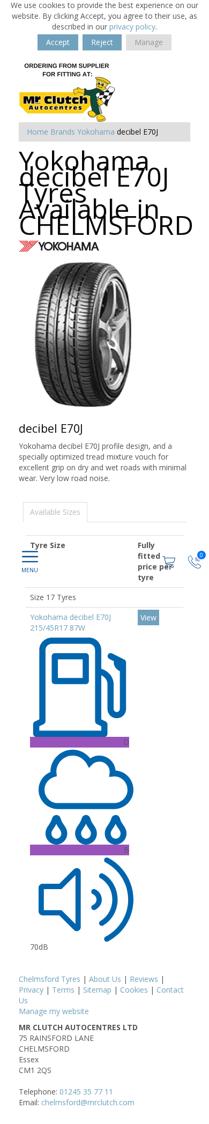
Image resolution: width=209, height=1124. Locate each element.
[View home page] (67, 92)
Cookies (134, 990)
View (148, 617)
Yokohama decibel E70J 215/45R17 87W (70, 622)
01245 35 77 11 (86, 1091)
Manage (149, 42)
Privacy (31, 990)
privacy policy (132, 26)
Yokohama (96, 132)
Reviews (144, 979)
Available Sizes (55, 512)
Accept (58, 42)
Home (37, 132)
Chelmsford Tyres (49, 979)
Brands (62, 132)
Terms (63, 990)
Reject (102, 42)
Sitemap (97, 990)
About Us (105, 979)
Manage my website (54, 1011)
